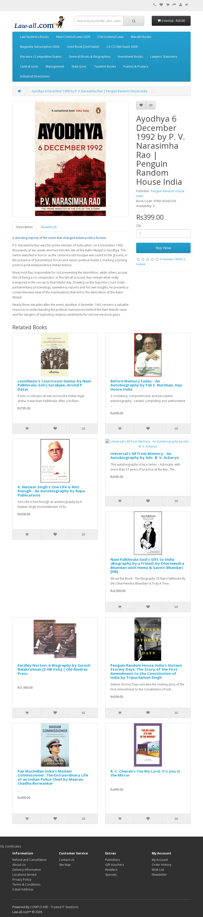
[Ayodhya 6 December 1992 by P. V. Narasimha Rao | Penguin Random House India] (70, 159)
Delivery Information (26, 870)
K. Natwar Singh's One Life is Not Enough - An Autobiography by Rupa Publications (51, 490)
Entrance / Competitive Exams (40, 56)
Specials (111, 874)
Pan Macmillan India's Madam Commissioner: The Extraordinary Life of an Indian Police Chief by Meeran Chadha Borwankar (53, 777)
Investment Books (130, 56)
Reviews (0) (48, 227)
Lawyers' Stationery (163, 56)
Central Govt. (29, 66)
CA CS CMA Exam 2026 (122, 47)
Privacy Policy (21, 879)
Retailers (111, 870)
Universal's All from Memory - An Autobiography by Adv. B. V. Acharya (144, 455)
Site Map (65, 865)
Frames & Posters (135, 66)
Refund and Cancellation (29, 860)
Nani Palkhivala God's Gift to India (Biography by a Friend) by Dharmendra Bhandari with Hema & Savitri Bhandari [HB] (147, 565)
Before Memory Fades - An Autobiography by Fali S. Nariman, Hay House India (146, 385)
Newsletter (159, 874)
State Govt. (79, 66)
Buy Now (163, 247)
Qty (138, 225)
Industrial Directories (35, 76)
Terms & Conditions (26, 884)
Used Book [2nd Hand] (83, 47)
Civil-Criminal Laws (111, 37)
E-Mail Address (22, 889)
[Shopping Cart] (167, 5)
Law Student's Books (34, 37)
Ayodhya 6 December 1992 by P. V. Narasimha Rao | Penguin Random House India (89, 91)
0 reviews (166, 259)
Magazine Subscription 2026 (39, 47)
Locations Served (24, 874)
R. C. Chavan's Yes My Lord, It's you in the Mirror (145, 773)
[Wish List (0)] (161, 5)
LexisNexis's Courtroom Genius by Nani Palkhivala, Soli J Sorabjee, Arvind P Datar (54, 385)
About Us (18, 865)
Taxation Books (105, 66)
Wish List (158, 870)
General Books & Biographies (89, 56)
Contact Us (66, 860)
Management (55, 66)
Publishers (112, 860)
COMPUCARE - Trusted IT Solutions (54, 907)
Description (24, 227)
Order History (161, 865)
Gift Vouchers (114, 865)
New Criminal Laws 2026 (73, 37)
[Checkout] (174, 5)
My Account (160, 860)
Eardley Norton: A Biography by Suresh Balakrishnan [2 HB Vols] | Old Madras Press (54, 669)
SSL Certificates (10, 846)
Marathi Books (141, 37)
